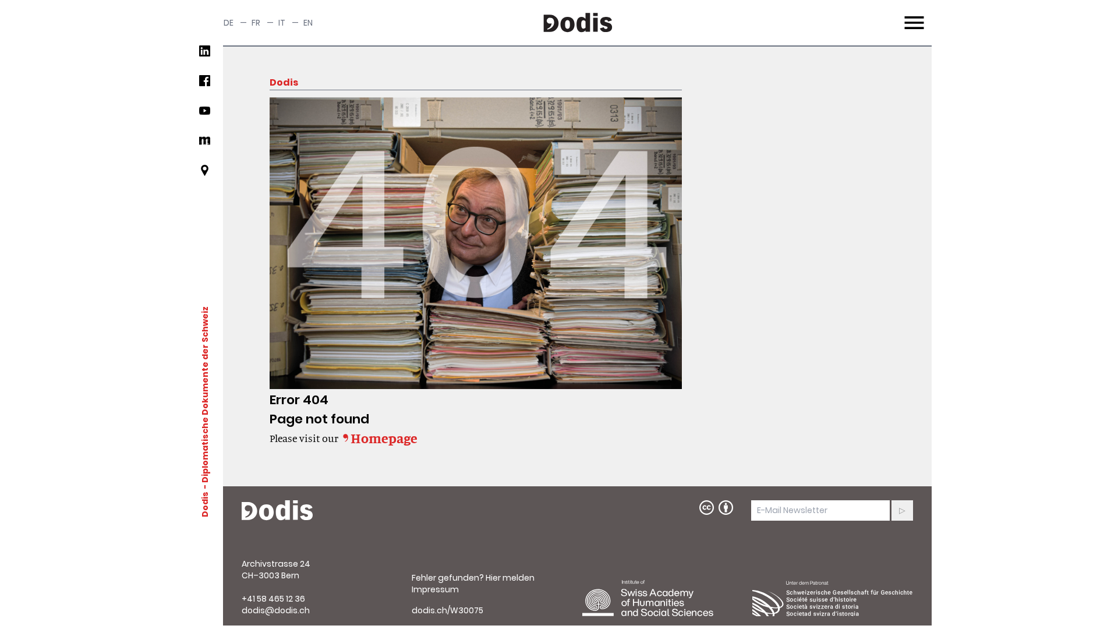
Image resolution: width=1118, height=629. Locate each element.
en (308, 23)
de (228, 23)
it (281, 23)
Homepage (384, 438)
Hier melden (510, 578)
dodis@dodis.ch (276, 610)
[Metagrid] (204, 145)
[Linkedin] (204, 55)
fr (256, 23)
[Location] (204, 175)
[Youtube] (204, 115)
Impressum (435, 589)
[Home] (277, 510)
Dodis (205, 504)
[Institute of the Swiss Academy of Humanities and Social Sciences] (662, 598)
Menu (912, 16)
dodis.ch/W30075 (447, 610)
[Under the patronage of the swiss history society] (832, 598)
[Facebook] (204, 85)
